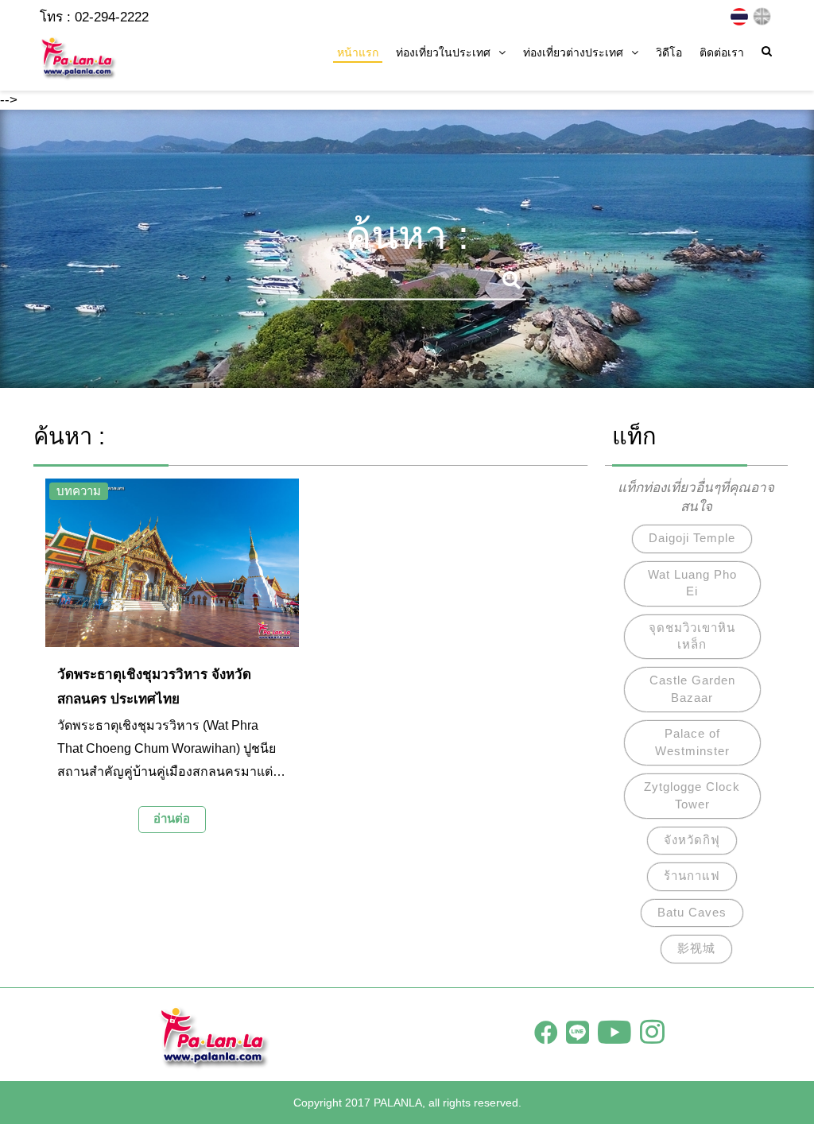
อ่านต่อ (171, 818)
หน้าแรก (357, 52)
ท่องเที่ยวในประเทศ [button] (443, 52)
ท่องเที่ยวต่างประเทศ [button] (573, 52)
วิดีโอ (669, 52)
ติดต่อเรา (722, 52)
